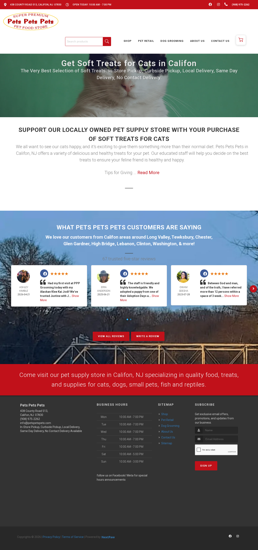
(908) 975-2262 (30, 419)
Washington (165, 243)
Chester (203, 237)
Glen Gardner (76, 243)
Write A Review (147, 336)
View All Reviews (111, 336)
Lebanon (125, 243)
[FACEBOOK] (210, 4)
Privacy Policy (51, 537)
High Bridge (103, 243)
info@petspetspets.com (35, 423)
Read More (148, 172)
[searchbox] (88, 41)
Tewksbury (182, 237)
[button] (241, 40)
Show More (231, 296)
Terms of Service (73, 537)
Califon (111, 237)
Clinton (143, 243)
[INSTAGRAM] (218, 4)
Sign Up (206, 465)
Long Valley (158, 237)
